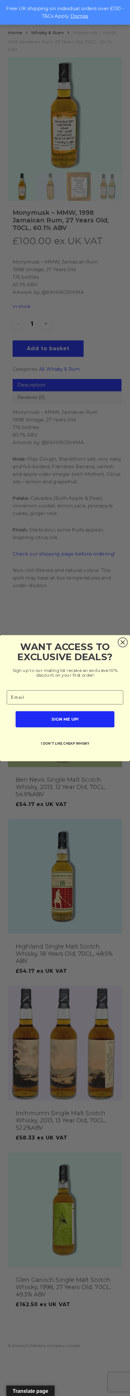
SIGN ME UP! (65, 719)
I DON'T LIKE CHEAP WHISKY (65, 743)
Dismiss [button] (79, 16)
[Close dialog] (122, 642)
